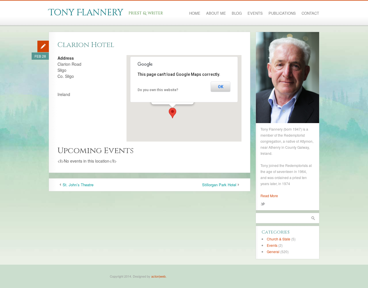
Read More (269, 195)
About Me (216, 13)
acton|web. (158, 276)
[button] (172, 113)
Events (255, 13)
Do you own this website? (158, 90)
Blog (237, 13)
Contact (310, 13)
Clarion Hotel (85, 45)
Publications (282, 13)
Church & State (278, 238)
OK (220, 86)
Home (194, 13)
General (273, 251)
